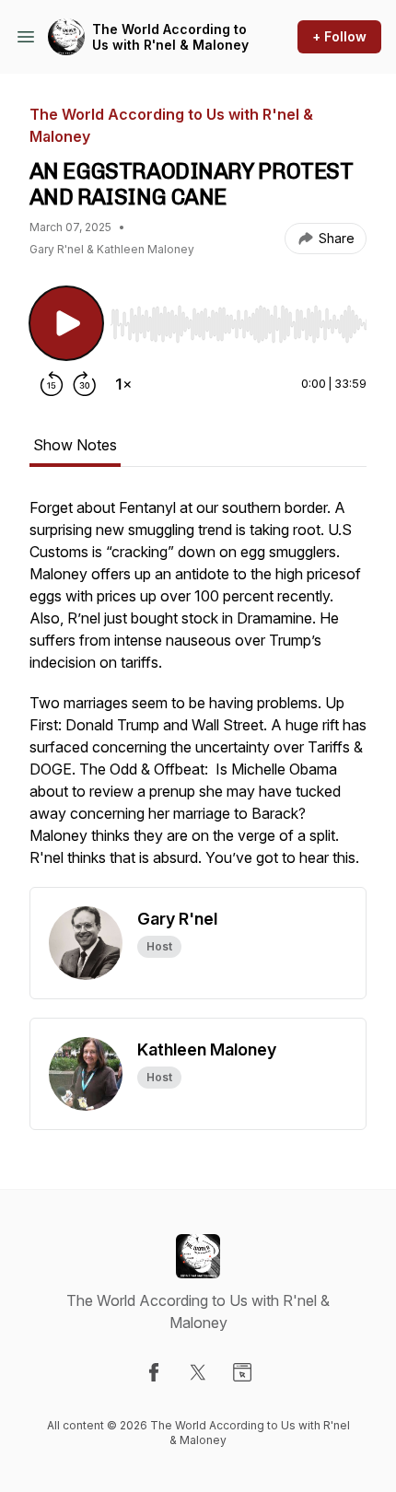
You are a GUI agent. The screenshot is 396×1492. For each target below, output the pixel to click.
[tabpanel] (198, 691)
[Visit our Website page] (242, 1372)
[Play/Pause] (66, 323)
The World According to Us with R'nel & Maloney (170, 37)
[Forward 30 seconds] (85, 384)
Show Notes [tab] (75, 445)
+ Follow (339, 36)
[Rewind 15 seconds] (51, 384)
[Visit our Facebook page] (154, 1372)
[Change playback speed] (123, 384)
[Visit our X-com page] (198, 1372)
